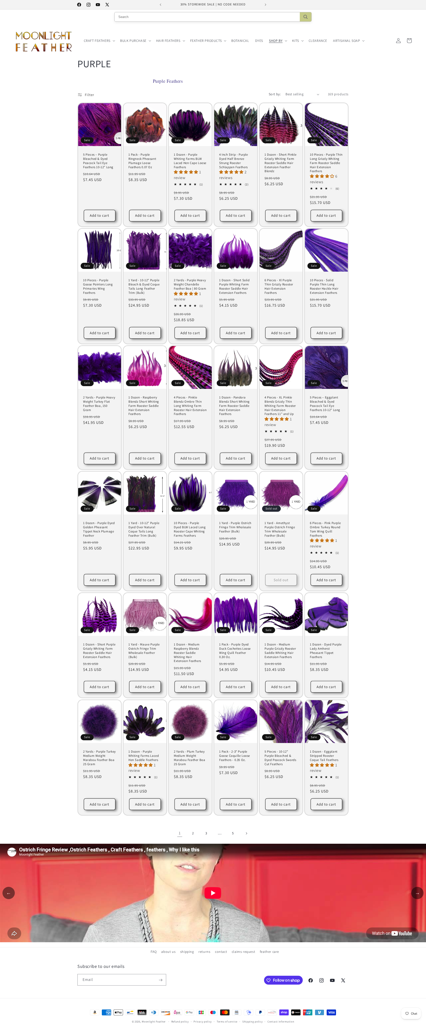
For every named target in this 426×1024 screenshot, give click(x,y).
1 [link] (180, 833)
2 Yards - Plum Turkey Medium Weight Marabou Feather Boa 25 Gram (189, 757)
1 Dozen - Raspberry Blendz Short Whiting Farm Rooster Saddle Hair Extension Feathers (143, 406)
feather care (269, 951)
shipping (187, 951)
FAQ (154, 951)
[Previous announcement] (160, 4)
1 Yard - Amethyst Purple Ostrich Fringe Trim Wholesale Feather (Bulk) (280, 529)
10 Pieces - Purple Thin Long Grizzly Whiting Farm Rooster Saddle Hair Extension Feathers (326, 163)
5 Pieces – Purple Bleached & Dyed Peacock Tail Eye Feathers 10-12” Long (98, 161)
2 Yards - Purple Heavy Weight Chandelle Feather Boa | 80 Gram (190, 284)
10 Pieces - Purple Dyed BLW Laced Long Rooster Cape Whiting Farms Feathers (190, 529)
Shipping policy (252, 1021)
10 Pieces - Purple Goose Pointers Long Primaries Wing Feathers (98, 286)
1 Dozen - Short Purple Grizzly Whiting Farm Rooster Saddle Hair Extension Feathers (99, 651)
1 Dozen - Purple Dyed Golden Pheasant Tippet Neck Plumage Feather (99, 529)
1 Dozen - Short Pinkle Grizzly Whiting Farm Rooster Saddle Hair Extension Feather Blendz (280, 163)
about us (168, 951)
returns (204, 951)
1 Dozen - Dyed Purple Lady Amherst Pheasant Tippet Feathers (326, 651)
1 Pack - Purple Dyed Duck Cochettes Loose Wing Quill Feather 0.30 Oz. (235, 651)
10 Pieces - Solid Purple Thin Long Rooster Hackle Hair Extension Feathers (324, 286)
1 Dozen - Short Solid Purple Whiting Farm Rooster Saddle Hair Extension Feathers (234, 286)
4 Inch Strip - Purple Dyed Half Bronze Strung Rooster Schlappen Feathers (233, 161)
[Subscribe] (160, 980)
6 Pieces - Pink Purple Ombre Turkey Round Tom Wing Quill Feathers (325, 529)
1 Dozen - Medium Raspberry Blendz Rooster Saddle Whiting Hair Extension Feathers (187, 653)
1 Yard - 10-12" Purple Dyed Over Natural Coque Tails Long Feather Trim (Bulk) (143, 529)
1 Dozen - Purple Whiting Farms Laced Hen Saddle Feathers (143, 755)
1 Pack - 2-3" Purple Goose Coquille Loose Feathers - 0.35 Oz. (234, 755)
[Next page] (246, 833)
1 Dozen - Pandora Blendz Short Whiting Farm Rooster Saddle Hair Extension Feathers (234, 406)
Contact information (280, 1021)
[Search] (305, 16)
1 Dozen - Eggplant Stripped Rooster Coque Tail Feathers (324, 755)
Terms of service (227, 1021)
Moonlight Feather (154, 1021)
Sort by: (275, 94)
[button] (99, 40)
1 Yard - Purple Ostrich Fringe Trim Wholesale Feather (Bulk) (235, 527)
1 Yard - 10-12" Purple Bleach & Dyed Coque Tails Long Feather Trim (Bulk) (144, 286)
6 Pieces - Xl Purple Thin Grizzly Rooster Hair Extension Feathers (279, 286)
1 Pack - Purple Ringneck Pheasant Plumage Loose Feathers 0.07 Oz (142, 161)
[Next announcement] (265, 4)
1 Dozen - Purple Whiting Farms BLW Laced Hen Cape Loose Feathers (190, 161)
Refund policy (180, 1021)
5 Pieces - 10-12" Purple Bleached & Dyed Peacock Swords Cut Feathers (280, 757)
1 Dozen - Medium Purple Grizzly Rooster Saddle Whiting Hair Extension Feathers (280, 651)
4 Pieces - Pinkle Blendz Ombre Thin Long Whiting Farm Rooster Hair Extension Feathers (190, 406)
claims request (243, 951)
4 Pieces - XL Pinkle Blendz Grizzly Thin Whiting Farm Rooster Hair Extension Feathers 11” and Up (280, 406)
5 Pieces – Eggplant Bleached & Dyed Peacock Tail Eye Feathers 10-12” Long (325, 404)
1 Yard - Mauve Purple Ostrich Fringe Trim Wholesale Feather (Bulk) (144, 651)
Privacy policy (203, 1021)
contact (221, 951)
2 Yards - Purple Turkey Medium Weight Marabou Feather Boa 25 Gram (99, 757)
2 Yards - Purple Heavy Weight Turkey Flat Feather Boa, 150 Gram (99, 404)
